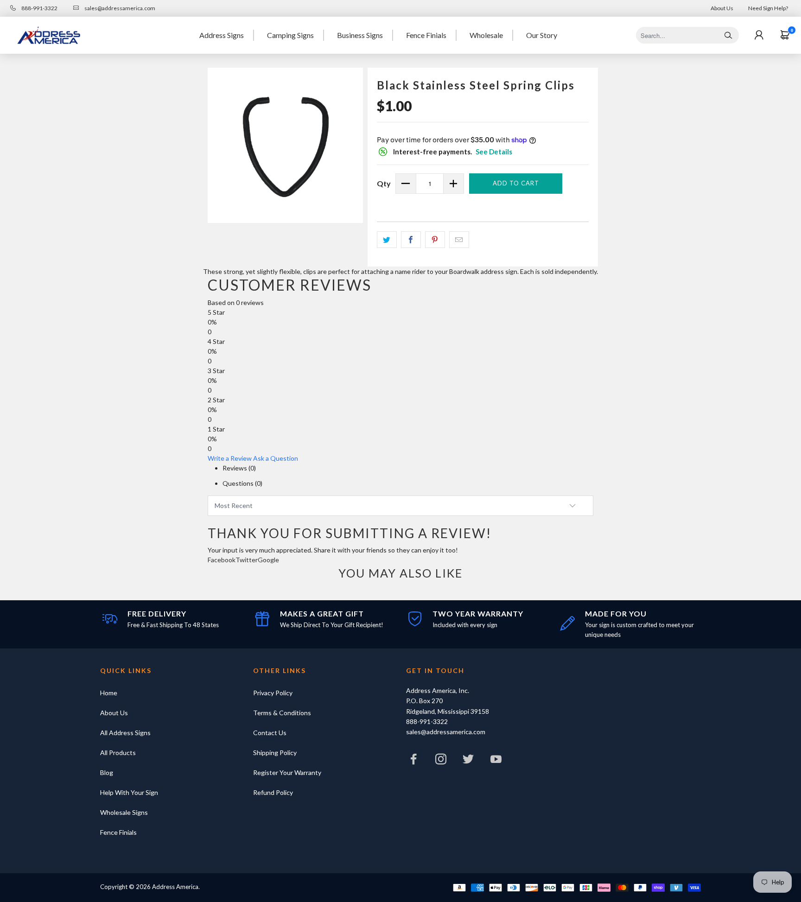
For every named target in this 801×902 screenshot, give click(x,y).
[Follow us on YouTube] (496, 761)
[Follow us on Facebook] (413, 761)
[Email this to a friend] (459, 239)
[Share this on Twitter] (387, 239)
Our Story (541, 35)
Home (108, 693)
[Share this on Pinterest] (435, 239)
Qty (384, 183)
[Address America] (48, 35)
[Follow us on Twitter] (468, 761)
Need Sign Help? (768, 8)
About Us (722, 8)
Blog (106, 772)
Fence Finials (426, 35)
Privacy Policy (272, 693)
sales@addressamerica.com (119, 8)
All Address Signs (125, 733)
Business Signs (360, 35)
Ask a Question (275, 458)
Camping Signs (290, 35)
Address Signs (221, 35)
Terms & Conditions (282, 713)
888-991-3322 (38, 8)
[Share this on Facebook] (411, 239)
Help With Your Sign (129, 792)
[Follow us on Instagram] (440, 761)
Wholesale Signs (124, 812)
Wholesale (486, 35)
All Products (118, 752)
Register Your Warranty (287, 772)
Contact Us (269, 733)
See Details (494, 151)
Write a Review (230, 458)
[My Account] (759, 35)
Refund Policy (273, 792)
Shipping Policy (275, 752)
